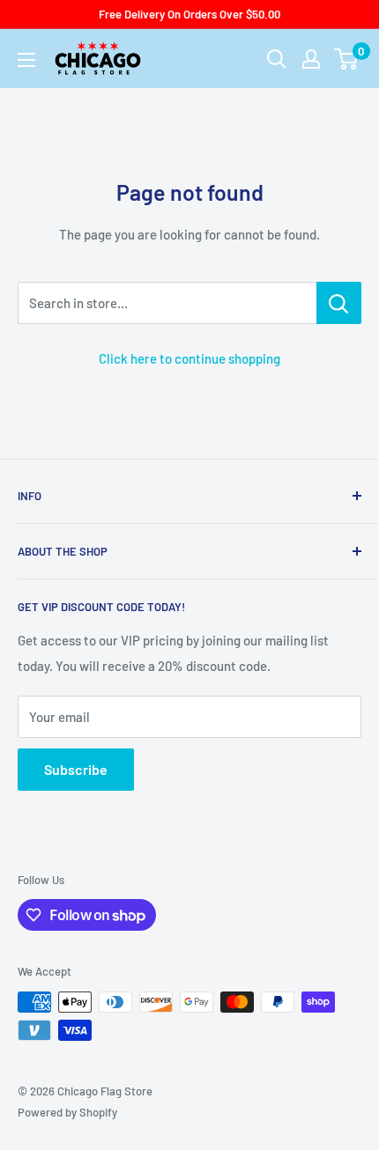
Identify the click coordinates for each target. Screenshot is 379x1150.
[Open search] (276, 59)
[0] (347, 59)
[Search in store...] (338, 303)
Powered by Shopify (67, 1112)
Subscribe (76, 769)
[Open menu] (26, 60)
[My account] (311, 59)
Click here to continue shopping (189, 358)
